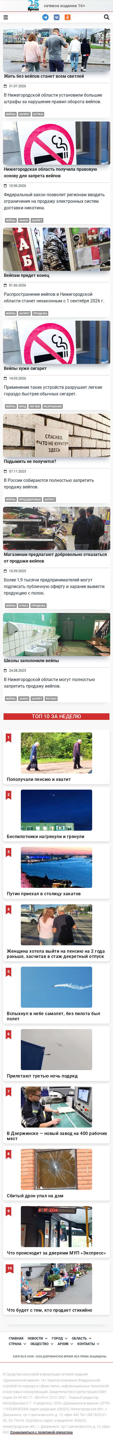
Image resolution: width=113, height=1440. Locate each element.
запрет (24, 114)
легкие (35, 406)
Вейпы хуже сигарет (25, 368)
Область (79, 1338)
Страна (15, 1344)
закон (23, 698)
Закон (23, 220)
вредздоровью (30, 499)
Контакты (86, 1344)
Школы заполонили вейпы (31, 660)
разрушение (53, 406)
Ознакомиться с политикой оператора (41, 1432)
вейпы (11, 114)
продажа (40, 313)
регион (51, 698)
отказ (23, 605)
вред (22, 406)
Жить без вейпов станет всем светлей (44, 76)
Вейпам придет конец (26, 275)
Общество (39, 1344)
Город (57, 1338)
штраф (38, 114)
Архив (63, 1344)
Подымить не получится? (30, 461)
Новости (35, 1338)
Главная (16, 1338)
